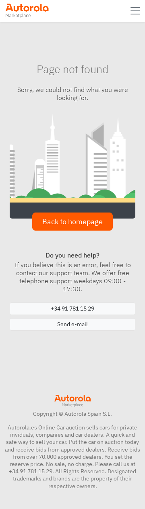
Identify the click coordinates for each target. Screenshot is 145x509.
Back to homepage (72, 221)
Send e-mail (72, 324)
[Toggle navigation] (136, 11)
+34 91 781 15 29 (72, 308)
